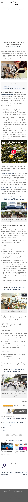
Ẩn (16, 83)
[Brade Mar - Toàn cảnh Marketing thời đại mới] (14, 2)
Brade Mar (19, 46)
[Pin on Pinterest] (18, 435)
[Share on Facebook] (10, 435)
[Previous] (1, 450)
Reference (20, 440)
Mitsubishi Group (7, 425)
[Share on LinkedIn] (20, 435)
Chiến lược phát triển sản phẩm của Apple (13, 422)
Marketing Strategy (12, 8)
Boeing (4, 430)
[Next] (26, 450)
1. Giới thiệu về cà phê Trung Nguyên (10, 86)
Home (5, 8)
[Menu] (2, 2)
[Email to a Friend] (15, 435)
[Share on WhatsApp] (7, 435)
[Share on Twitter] (12, 435)
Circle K (4, 427)
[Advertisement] (14, 26)
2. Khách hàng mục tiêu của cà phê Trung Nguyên (13, 88)
